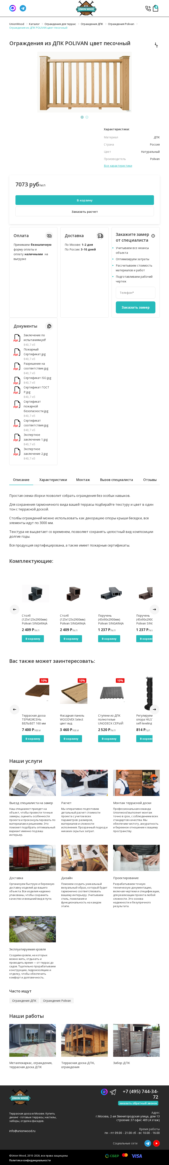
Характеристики (53, 479)
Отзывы (150, 479)
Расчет (66, 803)
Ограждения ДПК (24, 1001)
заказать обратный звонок (138, 1103)
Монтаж (83, 479)
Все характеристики (118, 166)
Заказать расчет (85, 211)
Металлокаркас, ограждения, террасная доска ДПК (30, 1065)
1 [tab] (82, 117)
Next (154, 609)
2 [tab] (87, 117)
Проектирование (126, 878)
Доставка (16, 878)
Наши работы (26, 1016)
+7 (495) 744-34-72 (148, 8)
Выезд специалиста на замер (31, 803)
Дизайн (67, 878)
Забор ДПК (121, 1063)
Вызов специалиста (116, 479)
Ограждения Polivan (57, 1001)
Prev (14, 609)
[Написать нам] (12, 8)
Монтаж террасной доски (132, 803)
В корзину (85, 200)
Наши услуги (25, 760)
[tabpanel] (84, 83)
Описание (21, 479)
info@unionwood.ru (22, 1131)
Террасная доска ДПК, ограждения (78, 1065)
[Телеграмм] (23, 8)
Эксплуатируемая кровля (27, 949)
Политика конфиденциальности (30, 1160)
